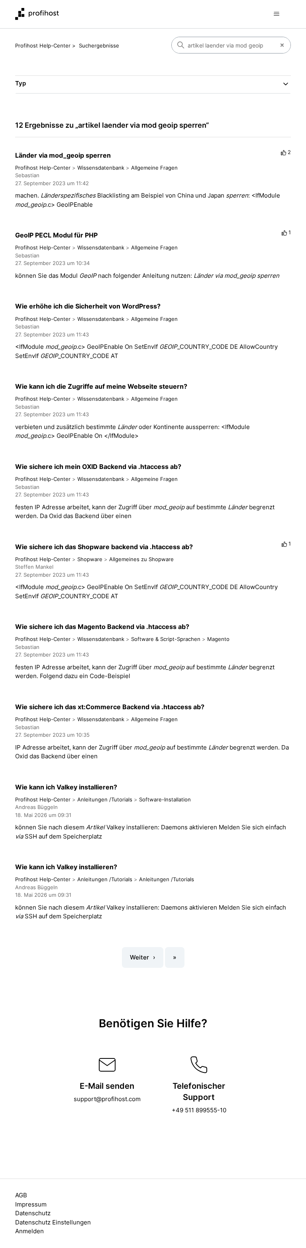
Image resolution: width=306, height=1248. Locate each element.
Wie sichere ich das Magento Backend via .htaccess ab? (102, 627)
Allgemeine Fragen (154, 167)
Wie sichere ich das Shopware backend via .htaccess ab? (104, 547)
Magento (218, 639)
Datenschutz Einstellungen (53, 1222)
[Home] (37, 14)
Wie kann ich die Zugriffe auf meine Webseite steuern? (101, 386)
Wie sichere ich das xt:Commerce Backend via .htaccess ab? (109, 707)
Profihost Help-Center (43, 45)
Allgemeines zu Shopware (141, 559)
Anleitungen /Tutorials (104, 799)
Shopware (89, 559)
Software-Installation (165, 799)
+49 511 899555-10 (199, 1110)
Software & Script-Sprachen (165, 639)
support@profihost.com (107, 1099)
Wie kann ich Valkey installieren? (66, 787)
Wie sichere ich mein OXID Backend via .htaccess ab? (98, 467)
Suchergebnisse (99, 45)
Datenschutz (33, 1213)
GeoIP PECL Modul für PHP (56, 235)
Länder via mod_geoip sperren (63, 155)
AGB (21, 1195)
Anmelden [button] (29, 1231)
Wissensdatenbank (100, 167)
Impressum (31, 1204)
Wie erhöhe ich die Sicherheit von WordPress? (88, 306)
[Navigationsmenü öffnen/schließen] (277, 14)
